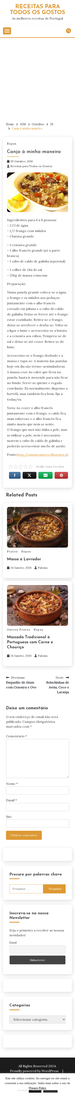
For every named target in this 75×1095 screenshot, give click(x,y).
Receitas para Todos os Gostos (31, 166)
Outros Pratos (18, 629)
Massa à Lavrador (24, 559)
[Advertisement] (37, 77)
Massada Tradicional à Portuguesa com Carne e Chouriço (30, 642)
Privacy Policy (37, 1088)
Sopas (12, 143)
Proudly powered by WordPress (34, 1071)
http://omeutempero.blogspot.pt (42, 455)
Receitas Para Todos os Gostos (37, 10)
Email (11, 800)
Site (9, 817)
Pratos (12, 551)
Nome (12, 784)
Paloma (42, 568)
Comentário (16, 736)
